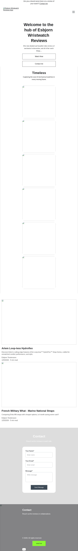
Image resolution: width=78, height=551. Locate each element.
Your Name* (29, 451)
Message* (29, 471)
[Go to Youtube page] (24, 549)
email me (39, 543)
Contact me (44, 3)
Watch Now (39, 56)
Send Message (39, 487)
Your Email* (29, 461)
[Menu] (73, 12)
